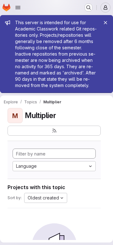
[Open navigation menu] (18, 8)
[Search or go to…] (88, 7)
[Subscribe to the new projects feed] (54, 131)
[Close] (105, 22)
